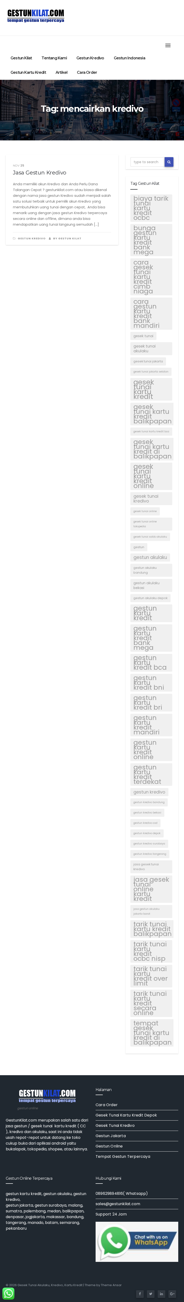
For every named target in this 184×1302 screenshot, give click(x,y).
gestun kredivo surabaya (149, 843)
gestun (138, 547)
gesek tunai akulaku (144, 348)
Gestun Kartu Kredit (28, 72)
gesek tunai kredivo (145, 498)
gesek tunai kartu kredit (143, 389)
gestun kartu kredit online (145, 749)
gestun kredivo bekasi (147, 812)
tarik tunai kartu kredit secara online (150, 1003)
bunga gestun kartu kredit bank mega (145, 240)
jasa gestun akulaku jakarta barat (146, 911)
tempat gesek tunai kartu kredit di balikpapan (152, 1033)
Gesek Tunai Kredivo (115, 1125)
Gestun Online (109, 1146)
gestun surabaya (50, 1205)
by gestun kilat (66, 238)
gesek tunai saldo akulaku (150, 537)
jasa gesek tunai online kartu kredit (151, 889)
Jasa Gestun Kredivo (39, 172)
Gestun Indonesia (129, 58)
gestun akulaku (150, 557)
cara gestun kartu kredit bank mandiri (146, 314)
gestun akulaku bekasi (146, 585)
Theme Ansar (111, 1285)
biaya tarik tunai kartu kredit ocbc (150, 208)
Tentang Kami (54, 58)
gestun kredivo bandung (149, 802)
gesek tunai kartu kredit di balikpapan (152, 449)
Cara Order (87, 72)
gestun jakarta (19, 1205)
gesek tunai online (145, 511)
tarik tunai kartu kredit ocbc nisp (150, 951)
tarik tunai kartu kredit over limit (150, 976)
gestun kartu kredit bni (148, 683)
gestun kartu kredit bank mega (145, 638)
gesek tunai (143, 336)
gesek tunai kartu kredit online (143, 476)
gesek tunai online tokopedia (145, 524)
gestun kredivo (149, 792)
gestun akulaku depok (150, 598)
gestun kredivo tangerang (149, 854)
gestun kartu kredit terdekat (147, 774)
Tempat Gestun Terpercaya (123, 1156)
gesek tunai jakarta (148, 361)
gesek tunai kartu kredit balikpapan (152, 414)
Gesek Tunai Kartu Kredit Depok (126, 1115)
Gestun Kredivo (90, 58)
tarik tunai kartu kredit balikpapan (152, 929)
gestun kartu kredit (145, 613)
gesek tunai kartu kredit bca (151, 431)
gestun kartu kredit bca (150, 663)
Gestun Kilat (21, 58)
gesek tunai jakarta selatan (150, 371)
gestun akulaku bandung (145, 570)
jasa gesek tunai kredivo (146, 866)
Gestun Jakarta (111, 1136)
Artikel (61, 72)
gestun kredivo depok (147, 833)
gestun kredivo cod (145, 823)
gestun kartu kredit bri (147, 703)
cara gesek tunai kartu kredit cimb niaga (143, 276)
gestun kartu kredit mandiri (146, 725)
